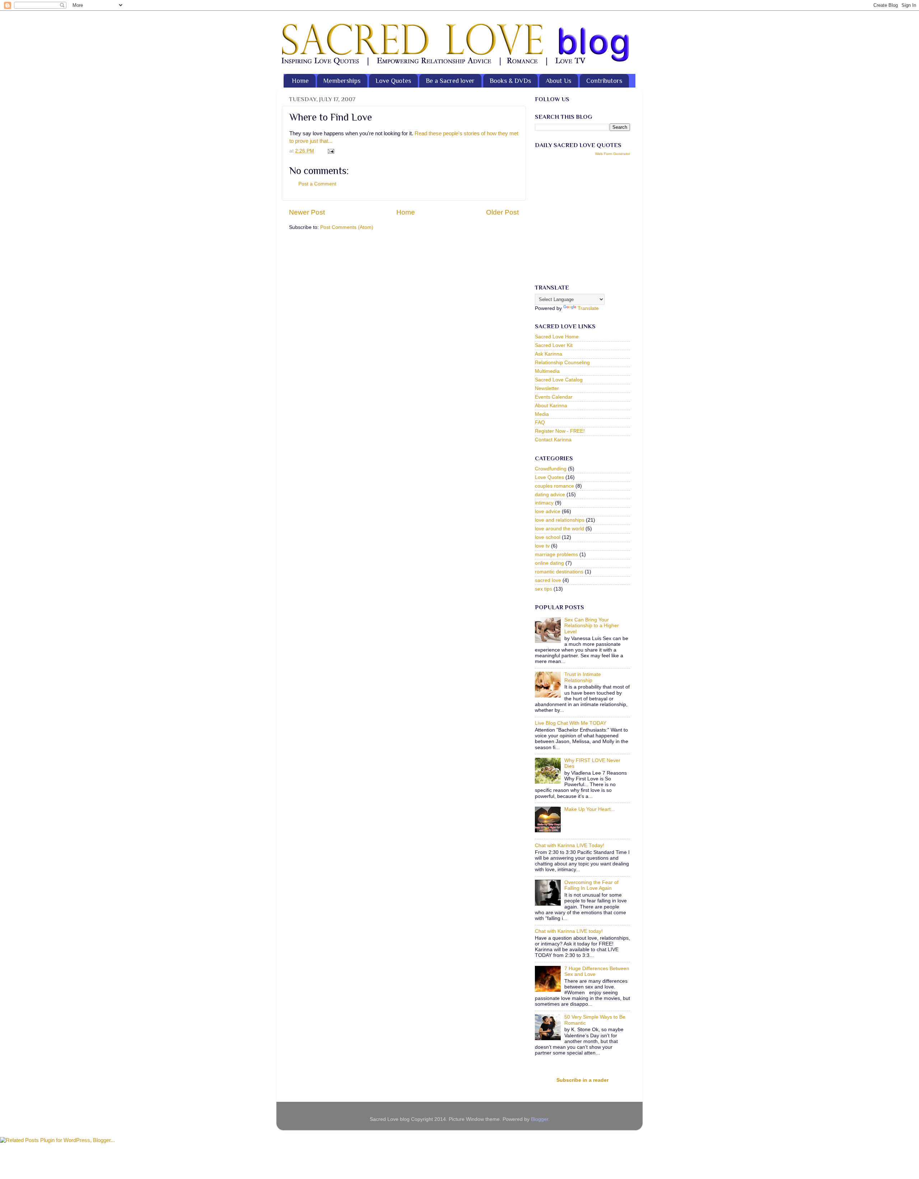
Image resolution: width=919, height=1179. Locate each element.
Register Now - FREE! (560, 431)
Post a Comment (317, 184)
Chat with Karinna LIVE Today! (569, 845)
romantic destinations (559, 571)
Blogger (539, 1119)
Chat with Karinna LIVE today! (569, 931)
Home (300, 80)
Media (542, 414)
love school (547, 537)
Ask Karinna (548, 354)
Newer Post (307, 212)
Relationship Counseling (562, 362)
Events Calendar (554, 397)
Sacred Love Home (557, 336)
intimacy (544, 503)
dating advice (550, 494)
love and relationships (559, 520)
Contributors (604, 80)
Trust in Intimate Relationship (582, 677)
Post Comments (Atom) (346, 227)
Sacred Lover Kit (554, 345)
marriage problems (556, 554)
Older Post (502, 212)
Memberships (341, 80)
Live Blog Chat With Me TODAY (570, 723)
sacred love (548, 580)
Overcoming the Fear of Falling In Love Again (591, 885)
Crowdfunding (550, 468)
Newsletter (547, 388)
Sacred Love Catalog (559, 379)
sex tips (543, 589)
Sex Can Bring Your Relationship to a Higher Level (591, 625)
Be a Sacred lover (450, 80)
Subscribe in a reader (582, 1080)
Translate (588, 308)
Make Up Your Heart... (589, 809)
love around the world (559, 528)
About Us (558, 80)
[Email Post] (329, 151)
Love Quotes (393, 80)
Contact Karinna (553, 439)
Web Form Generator (612, 154)
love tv (542, 546)
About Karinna (551, 405)
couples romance (554, 486)
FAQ (540, 422)
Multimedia (547, 371)
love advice (547, 511)
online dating (549, 563)
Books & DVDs (510, 80)
